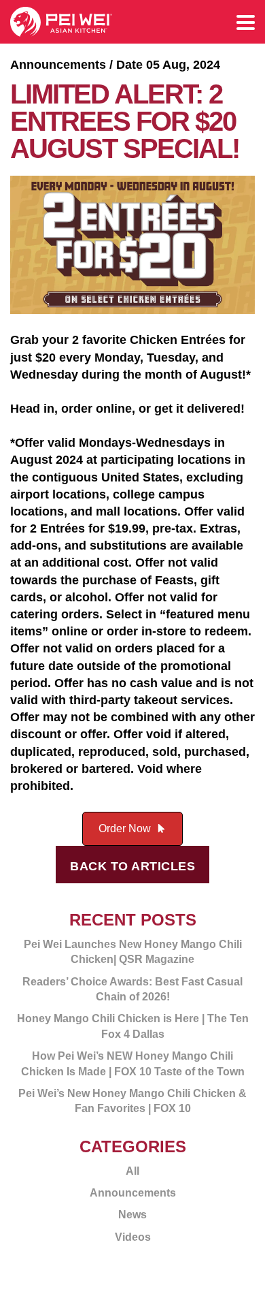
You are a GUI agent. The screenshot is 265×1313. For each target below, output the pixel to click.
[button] (132, 829)
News (132, 1214)
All (132, 1171)
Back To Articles (132, 866)
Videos (133, 1237)
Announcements (133, 1193)
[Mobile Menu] (245, 23)
